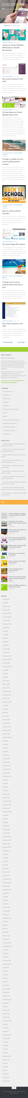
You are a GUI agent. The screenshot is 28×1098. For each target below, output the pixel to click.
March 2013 (6, 1031)
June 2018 (5, 900)
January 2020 (6, 833)
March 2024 (6, 680)
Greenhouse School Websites (8, 363)
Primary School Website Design (11, 420)
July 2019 (5, 854)
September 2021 (7, 776)
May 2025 (5, 638)
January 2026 (6, 610)
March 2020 (6, 826)
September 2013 (7, 1021)
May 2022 (5, 748)
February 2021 (6, 794)
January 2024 (6, 688)
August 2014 (6, 1003)
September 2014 (7, 999)
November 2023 (7, 695)
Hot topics (5, 402)
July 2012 (5, 1042)
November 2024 (7, 659)
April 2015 (5, 982)
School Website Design (9, 427)
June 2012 (5, 1045)
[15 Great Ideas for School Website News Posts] (14, 102)
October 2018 (6, 886)
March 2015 (6, 985)
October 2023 (6, 698)
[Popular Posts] (7, 509)
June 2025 (5, 634)
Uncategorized (6, 434)
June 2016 (5, 950)
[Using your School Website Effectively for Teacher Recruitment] (14, 34)
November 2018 (7, 882)
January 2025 (6, 652)
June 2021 (5, 783)
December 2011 (7, 1056)
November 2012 (7, 1035)
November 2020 (7, 804)
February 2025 (6, 649)
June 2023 (5, 705)
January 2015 (6, 992)
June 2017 (5, 921)
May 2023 (5, 709)
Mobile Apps (6, 405)
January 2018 (6, 911)
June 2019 (5, 858)
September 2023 (7, 702)
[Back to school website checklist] (14, 194)
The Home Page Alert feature (13, 244)
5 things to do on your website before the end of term (12, 284)
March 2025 (6, 645)
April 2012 (5, 1052)
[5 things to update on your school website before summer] (14, 145)
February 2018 (6, 907)
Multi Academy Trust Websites (10, 409)
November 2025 (7, 617)
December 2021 (7, 765)
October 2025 (6, 620)
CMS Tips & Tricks (7, 42)
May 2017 (5, 925)
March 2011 (6, 1074)
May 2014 (5, 1006)
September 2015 (7, 964)
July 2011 (5, 1063)
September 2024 (7, 666)
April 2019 (5, 865)
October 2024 (6, 663)
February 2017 (6, 935)
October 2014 (6, 996)
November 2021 (7, 769)
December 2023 (7, 691)
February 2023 (6, 719)
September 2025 (7, 624)
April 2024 (5, 677)
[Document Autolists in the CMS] (14, 68)
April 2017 (5, 928)
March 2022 (6, 755)
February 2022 (6, 758)
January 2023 (6, 723)
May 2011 (5, 1070)
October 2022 (6, 734)
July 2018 (5, 896)
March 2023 (6, 716)
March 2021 (6, 790)
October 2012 (6, 1038)
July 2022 (5, 741)
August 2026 (6, 599)
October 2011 (6, 1059)
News (4, 412)
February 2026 (6, 606)
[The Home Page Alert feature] (14, 234)
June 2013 (5, 1028)
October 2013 (6, 1017)
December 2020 (7, 801)
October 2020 (6, 808)
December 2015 (7, 960)
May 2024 (5, 673)
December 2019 (7, 836)
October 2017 (6, 914)
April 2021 (5, 787)
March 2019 (6, 868)
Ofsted (4, 416)
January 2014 (6, 1013)
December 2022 (7, 727)
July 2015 (5, 971)
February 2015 (6, 989)
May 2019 (5, 861)
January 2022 (6, 762)
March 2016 (6, 957)
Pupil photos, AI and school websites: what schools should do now (17, 523)
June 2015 (5, 974)
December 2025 (7, 613)
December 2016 (7, 943)
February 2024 (6, 684)
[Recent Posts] (20, 509)
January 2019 (6, 875)
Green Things (6, 398)
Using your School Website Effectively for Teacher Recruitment (12, 47)
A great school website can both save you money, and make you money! (17, 578)
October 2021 (6, 773)
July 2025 (5, 631)
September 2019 (7, 847)
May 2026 (5, 603)
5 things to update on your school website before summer (12, 161)
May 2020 (5, 819)
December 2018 (7, 879)
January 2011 (6, 1081)
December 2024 (7, 656)
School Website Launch (9, 430)
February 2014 (6, 1010)
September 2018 (7, 889)
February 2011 (6, 1077)
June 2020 (5, 815)
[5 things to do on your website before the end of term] (14, 266)
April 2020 (5, 822)
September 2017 (7, 918)
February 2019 (6, 872)
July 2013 (5, 1024)
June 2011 (5, 1067)
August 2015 (6, 967)
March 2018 (6, 904)
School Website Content (9, 423)
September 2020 (7, 811)
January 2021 (6, 797)
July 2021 (5, 780)
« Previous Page (7, 342)
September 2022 (7, 737)
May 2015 (5, 978)
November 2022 (7, 730)
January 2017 (6, 939)
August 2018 (6, 893)
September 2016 (7, 946)
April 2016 (5, 953)
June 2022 (5, 744)
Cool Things (6, 395)
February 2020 (6, 829)
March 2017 (6, 932)
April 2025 (5, 642)
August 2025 (6, 627)
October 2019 (6, 843)
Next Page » (22, 342)
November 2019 (7, 840)
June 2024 (5, 670)
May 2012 (5, 1049)
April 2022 (5, 751)
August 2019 (6, 850)
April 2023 (5, 712)
